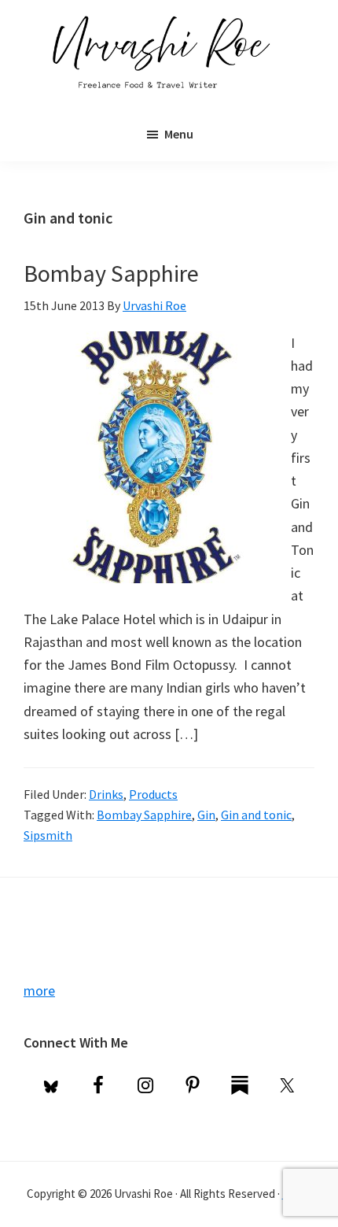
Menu (178, 134)
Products (153, 794)
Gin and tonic (256, 814)
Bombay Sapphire (111, 273)
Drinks (106, 794)
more (39, 990)
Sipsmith (48, 835)
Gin (206, 814)
